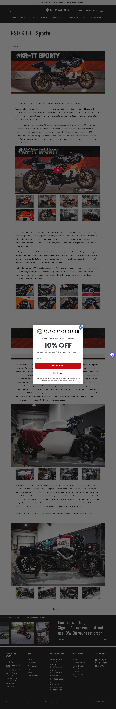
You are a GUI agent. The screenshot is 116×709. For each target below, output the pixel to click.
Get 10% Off (58, 365)
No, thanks (58, 373)
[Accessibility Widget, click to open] (112, 354)
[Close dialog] (81, 327)
